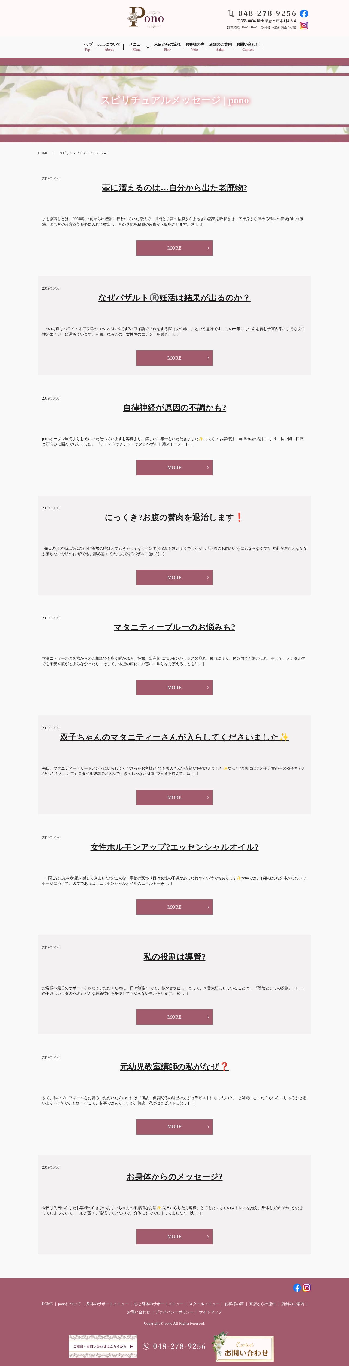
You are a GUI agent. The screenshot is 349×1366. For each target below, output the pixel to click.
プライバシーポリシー (174, 1312)
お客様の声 (194, 47)
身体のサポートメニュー (107, 1304)
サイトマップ (210, 1312)
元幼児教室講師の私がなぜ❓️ (174, 1066)
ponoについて (109, 47)
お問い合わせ (247, 47)
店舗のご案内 (220, 47)
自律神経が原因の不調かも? (174, 407)
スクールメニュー (204, 1304)
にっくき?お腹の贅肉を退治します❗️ (174, 517)
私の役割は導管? (175, 956)
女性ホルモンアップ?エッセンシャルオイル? (175, 846)
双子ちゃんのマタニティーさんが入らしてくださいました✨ (174, 737)
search (268, 47)
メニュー (136, 47)
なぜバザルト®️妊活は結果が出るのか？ (174, 297)
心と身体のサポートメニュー (158, 1304)
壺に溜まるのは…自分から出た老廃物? (174, 187)
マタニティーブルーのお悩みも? (174, 627)
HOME (43, 153)
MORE (174, 248)
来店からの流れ (167, 47)
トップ (87, 47)
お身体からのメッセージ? (175, 1176)
